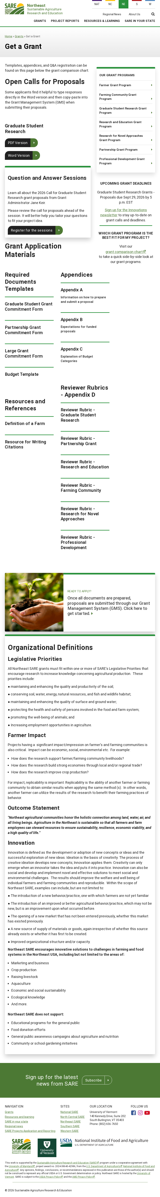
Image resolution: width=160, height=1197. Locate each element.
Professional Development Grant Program (122, 161)
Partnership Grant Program (118, 149)
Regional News (112, 14)
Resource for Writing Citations (25, 444)
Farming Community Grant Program (117, 97)
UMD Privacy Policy (82, 1176)
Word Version (19, 155)
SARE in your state (16, 1121)
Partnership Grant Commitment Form (24, 330)
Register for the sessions (31, 230)
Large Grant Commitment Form (24, 353)
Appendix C (72, 349)
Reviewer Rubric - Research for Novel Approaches (80, 514)
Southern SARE (70, 1126)
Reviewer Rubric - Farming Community (81, 488)
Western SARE (69, 1131)
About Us (134, 14)
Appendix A (72, 289)
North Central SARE (72, 1117)
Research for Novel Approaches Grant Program (121, 138)
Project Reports (65, 21)
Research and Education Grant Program (120, 124)
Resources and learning (19, 1117)
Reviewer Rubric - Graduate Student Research (78, 415)
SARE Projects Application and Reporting (30, 1131)
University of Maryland (21, 1166)
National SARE (69, 1112)
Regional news (14, 1126)
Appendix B (72, 319)
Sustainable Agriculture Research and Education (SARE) (67, 1162)
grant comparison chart (124, 251)
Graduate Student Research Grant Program (123, 110)
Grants (40, 21)
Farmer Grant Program (115, 85)
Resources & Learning (102, 21)
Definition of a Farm (25, 423)
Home (8, 36)
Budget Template (22, 374)
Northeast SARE (70, 1121)
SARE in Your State (140, 21)
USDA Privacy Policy (50, 1176)
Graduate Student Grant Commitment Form (29, 306)
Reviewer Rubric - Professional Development (78, 542)
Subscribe (93, 1080)
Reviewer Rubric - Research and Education (85, 464)
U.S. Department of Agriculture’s (103, 1166)
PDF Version (18, 142)
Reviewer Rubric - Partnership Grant (79, 441)
